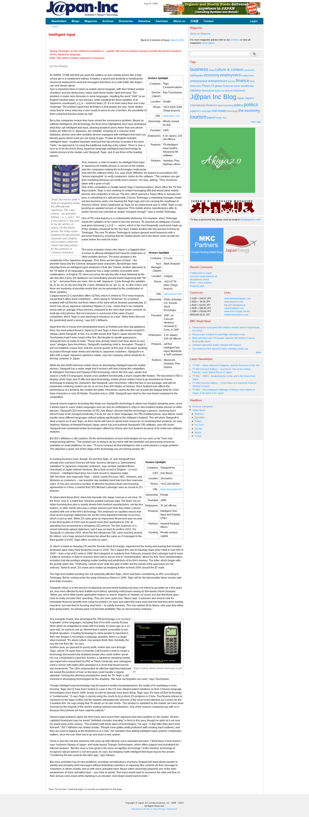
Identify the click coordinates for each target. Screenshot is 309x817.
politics (238, 105)
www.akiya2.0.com (233, 301)
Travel (198, 436)
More (258, 352)
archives (235, 39)
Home (55, 26)
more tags (256, 121)
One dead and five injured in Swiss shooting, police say (220, 348)
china (211, 70)
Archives (108, 21)
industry (195, 90)
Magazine (91, 21)
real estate (219, 111)
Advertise (144, 21)
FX (212, 85)
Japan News (198, 410)
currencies (249, 70)
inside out (219, 90)
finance (242, 80)
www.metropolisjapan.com (237, 298)
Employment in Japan (201, 273)
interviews (239, 90)
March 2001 (178, 40)
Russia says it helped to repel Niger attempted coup (218, 334)
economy (211, 75)
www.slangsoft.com (171, 489)
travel (211, 117)
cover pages (208, 43)
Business (199, 414)
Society (198, 428)
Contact (209, 21)
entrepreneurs (217, 81)
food (252, 81)
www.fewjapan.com (234, 308)
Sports (198, 432)
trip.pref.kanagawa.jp (235, 305)
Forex (206, 85)
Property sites (197, 286)
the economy (249, 111)
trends (218, 118)
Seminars (162, 21)
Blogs (75, 21)
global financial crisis (227, 85)
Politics (198, 421)
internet (228, 90)
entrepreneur (198, 81)
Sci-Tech (199, 425)
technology (232, 111)
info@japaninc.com (250, 219)
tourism (198, 117)
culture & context (229, 70)
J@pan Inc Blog (213, 97)
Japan (240, 98)
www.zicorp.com (173, 294)
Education (200, 417)
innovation (208, 90)
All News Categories (202, 406)
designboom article (199, 279)
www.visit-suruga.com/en (237, 311)
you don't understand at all (203, 276)
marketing (228, 105)
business (199, 69)
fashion (231, 81)
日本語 (194, 21)
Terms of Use (150, 809)
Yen (224, 118)
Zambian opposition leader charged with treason (216, 345)
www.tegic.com (171, 115)
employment (230, 75)
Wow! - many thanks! (201, 282)
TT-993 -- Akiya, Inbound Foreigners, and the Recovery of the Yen (226, 365)
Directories (126, 21)
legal (220, 105)
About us (179, 21)
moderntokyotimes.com (236, 314)
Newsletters (59, 21)
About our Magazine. (200, 33)
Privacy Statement (168, 809)
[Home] (82, 9)
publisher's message (200, 111)
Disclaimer (137, 809)
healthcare (247, 85)
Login (254, 21)
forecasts (195, 85)
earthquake (196, 75)
